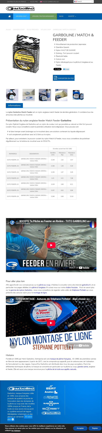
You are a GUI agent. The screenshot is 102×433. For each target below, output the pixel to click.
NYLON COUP (46, 29)
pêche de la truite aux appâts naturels (61, 369)
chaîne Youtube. (72, 287)
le (15, 431)
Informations (14, 105)
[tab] (14, 105)
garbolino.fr (86, 285)
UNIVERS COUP (19, 29)
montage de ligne (40, 293)
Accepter (80, 428)
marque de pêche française (60, 359)
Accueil (8, 29)
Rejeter (95, 428)
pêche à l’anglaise (38, 287)
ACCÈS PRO (34, 2)
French (79, 1)
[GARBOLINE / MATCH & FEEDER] (77, 95)
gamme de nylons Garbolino (21, 290)
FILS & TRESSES (33, 29)
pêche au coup (44, 285)
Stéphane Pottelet (79, 290)
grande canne (82, 366)
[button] (93, 16)
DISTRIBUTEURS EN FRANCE (16, 2)
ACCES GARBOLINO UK (51, 2)
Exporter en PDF (66, 78)
